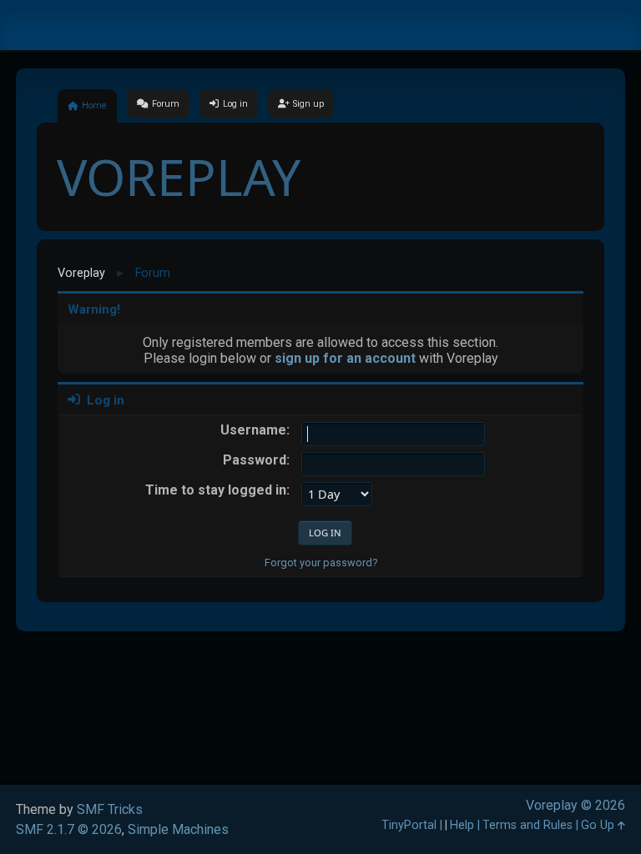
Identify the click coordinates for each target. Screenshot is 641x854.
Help (462, 825)
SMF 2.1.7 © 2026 (69, 829)
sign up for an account (345, 358)
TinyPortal (409, 825)
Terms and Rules (527, 825)
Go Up (599, 825)
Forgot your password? (321, 562)
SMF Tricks (110, 809)
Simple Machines (178, 829)
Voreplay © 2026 (575, 805)
